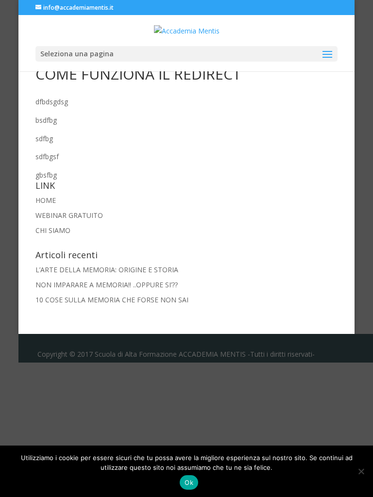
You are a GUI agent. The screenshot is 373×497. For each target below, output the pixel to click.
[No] (361, 471)
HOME (45, 200)
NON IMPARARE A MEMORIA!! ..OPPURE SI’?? (106, 284)
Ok (189, 482)
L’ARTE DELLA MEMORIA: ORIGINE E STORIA (106, 269)
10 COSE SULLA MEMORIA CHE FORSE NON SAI (111, 299)
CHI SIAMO (52, 230)
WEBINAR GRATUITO (69, 215)
